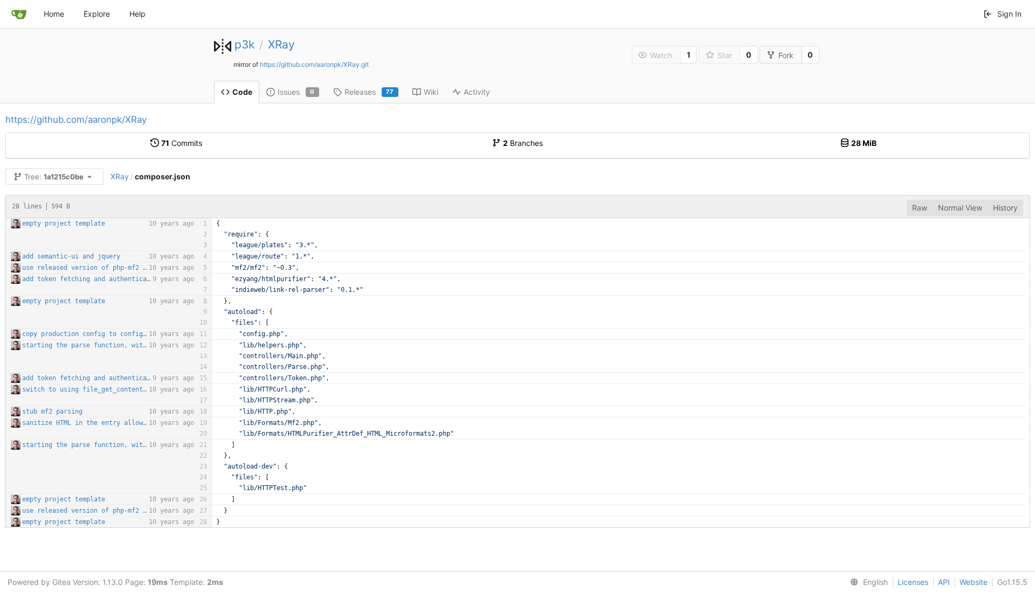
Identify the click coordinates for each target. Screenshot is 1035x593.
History (1005, 207)
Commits (181, 143)
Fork (786, 55)
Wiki (431, 91)
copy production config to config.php (90, 334)
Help (137, 13)
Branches (523, 143)
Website (974, 582)
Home (54, 13)
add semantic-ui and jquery (71, 256)
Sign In (1009, 13)
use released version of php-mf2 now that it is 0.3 (116, 267)
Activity (477, 91)
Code (242, 91)
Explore (97, 13)
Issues (296, 91)
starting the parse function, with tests (95, 345)
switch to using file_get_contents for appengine (110, 389)
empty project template (63, 223)
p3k (244, 44)
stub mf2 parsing (52, 411)
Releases (369, 91)
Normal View (960, 207)
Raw (919, 207)
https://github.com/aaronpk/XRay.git (314, 64)
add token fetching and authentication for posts (110, 279)
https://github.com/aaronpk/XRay (76, 119)
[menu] (867, 582)
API (944, 582)
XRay (281, 44)
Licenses (913, 582)
